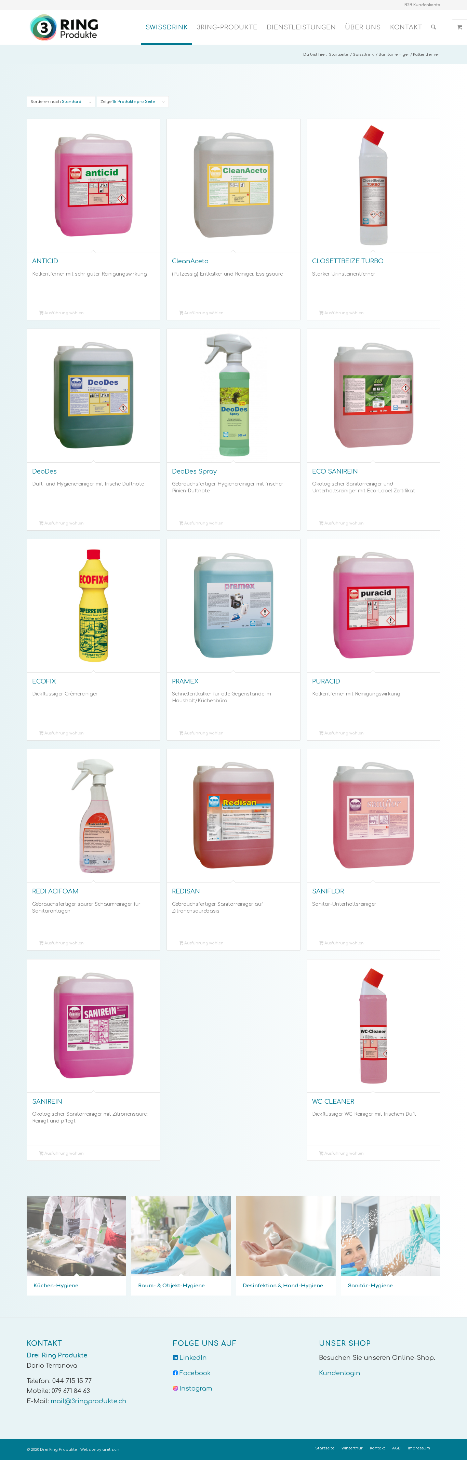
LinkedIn (193, 1357)
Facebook (195, 1373)
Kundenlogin (339, 1373)
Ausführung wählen (63, 313)
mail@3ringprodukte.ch (88, 1401)
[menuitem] (166, 27)
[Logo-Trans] (65, 27)
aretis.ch (110, 1449)
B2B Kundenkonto (422, 5)
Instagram (195, 1388)
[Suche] (433, 27)
